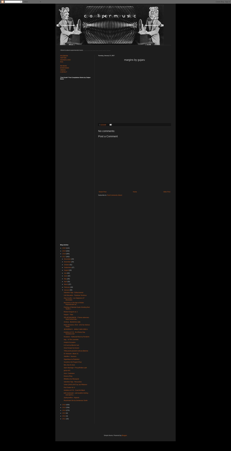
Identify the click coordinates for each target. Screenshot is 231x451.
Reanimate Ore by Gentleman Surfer (76, 400)
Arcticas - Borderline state (72, 322)
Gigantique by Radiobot (71, 359)
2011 (64, 419)
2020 (64, 248)
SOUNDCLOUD (65, 60)
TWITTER (63, 58)
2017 (64, 256)
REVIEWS (63, 66)
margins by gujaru (70, 342)
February (67, 287)
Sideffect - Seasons (70, 356)
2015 (64, 407)
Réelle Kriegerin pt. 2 (71, 312)
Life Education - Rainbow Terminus (75, 295)
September (68, 267)
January (67, 290)
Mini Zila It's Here (69, 365)
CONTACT (63, 72)
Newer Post (102, 192)
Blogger (124, 435)
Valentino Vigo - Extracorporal (73, 292)
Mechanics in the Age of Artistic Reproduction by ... (74, 303)
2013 (64, 413)
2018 (64, 254)
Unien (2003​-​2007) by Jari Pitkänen (75, 384)
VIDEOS (63, 70)
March (66, 284)
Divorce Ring (68, 376)
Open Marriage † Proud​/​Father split (75, 368)
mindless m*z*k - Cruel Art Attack (74, 390)
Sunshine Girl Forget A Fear (73, 362)
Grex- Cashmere (69, 373)
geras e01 (67, 370)
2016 (64, 405)
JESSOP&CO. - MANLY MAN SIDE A (76, 329)
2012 (64, 416)
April (65, 281)
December (67, 259)
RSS (61, 62)
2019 (64, 251)
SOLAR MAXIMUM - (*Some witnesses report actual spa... (76, 318)
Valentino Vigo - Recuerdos (73, 382)
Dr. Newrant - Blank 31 (71, 353)
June (66, 276)
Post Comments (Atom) (114, 195)
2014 (64, 410)
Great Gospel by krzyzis (71, 348)
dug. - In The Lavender (71, 339)
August (66, 270)
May (65, 279)
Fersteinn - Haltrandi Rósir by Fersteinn (76, 337)
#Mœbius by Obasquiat (71, 379)
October (67, 265)
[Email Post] (110, 124)
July (65, 273)
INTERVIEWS (64, 68)
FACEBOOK (64, 56)
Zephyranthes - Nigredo (71, 397)
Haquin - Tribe (68, 314)
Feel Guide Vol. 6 (69, 387)
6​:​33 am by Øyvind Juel (71, 345)
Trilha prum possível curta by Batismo (76, 351)
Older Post (166, 192)
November (67, 262)
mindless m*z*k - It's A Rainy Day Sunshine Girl (74, 333)
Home (135, 192)
